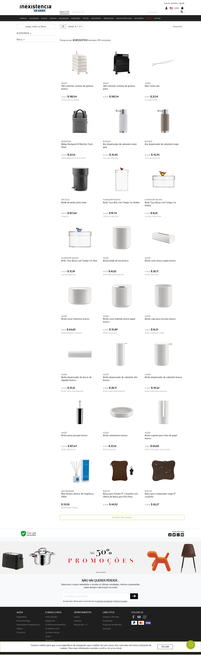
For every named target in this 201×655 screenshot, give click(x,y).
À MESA (44, 18)
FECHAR (165, 646)
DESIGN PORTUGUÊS (124, 18)
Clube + (20, 628)
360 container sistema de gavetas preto (119, 87)
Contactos (21, 632)
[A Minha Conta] (166, 8)
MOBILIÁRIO (75, 18)
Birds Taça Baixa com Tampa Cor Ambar (160, 204)
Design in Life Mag (111, 616)
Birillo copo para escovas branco (160, 319)
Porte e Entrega (23, 620)
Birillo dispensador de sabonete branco (163, 377)
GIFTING (157, 18)
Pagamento (22, 616)
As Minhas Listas (52, 628)
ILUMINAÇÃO (34, 18)
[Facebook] (133, 616)
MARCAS (23, 18)
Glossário (107, 628)
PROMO (149, 18)
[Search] (181, 12)
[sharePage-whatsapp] (178, 535)
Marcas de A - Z (80, 624)
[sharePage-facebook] (170, 535)
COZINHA (53, 18)
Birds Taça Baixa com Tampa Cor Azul (79, 260)
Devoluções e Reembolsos (28, 624)
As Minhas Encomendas (55, 624)
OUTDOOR (78, 11)
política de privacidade (111, 648)
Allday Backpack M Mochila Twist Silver (77, 145)
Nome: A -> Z (76, 26)
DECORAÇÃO (64, 18)
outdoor (78, 620)
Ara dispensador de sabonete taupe (162, 144)
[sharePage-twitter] (174, 535)
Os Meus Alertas (52, 632)
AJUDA (20, 612)
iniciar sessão (170, 3)
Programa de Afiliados (112, 624)
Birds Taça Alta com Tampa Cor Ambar (121, 202)
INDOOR (64, 11)
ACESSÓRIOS (96, 18)
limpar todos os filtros (36, 26)
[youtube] (139, 616)
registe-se (50, 620)
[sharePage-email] (182, 535)
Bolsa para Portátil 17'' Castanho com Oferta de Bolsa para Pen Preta (120, 495)
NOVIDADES (139, 18)
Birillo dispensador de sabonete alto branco (120, 378)
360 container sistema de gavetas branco (77, 87)
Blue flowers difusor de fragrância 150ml (77, 495)
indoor (77, 616)
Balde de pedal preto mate (74, 202)
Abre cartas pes (152, 86)
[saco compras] (182, 8)
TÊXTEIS (86, 18)
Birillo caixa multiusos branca (75, 319)
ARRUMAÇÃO (109, 18)
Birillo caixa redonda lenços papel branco (119, 320)
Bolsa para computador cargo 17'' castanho (160, 495)
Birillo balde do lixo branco (115, 260)
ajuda (181, 3)
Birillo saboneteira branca (115, 435)
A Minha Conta (53, 612)
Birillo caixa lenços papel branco (160, 260)
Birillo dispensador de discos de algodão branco (76, 378)
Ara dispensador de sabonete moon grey (120, 145)
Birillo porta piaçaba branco (74, 435)
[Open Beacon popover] (190, 644)
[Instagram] (145, 616)
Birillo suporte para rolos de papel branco (161, 437)
